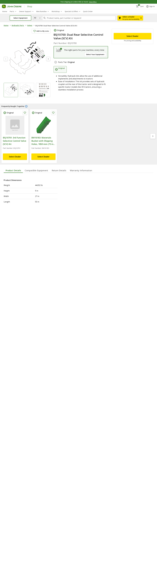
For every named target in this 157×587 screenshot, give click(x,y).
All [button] (35, 18)
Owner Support (25, 11)
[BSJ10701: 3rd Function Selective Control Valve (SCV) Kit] (15, 125)
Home (6, 25)
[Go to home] (11, 6)
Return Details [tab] (59, 170)
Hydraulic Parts (18, 25)
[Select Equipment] (59, 50)
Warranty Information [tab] (81, 170)
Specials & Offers (71, 11)
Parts (12, 11)
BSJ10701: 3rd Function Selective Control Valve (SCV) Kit (14, 140)
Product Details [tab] (13, 170)
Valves (29, 25)
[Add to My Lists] (25, 113)
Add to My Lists (42, 31)
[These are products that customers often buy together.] (26, 106)
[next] (48, 59)
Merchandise (41, 11)
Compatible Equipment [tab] (36, 170)
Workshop (56, 11)
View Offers (93, 2)
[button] (20, 18)
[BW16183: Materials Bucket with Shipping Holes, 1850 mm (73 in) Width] (43, 125)
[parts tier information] (56, 62)
